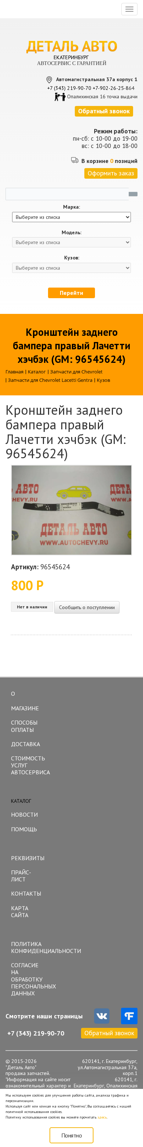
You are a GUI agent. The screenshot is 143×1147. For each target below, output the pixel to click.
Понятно (71, 1135)
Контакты (26, 893)
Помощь (24, 829)
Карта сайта (19, 911)
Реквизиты (27, 858)
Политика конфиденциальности (29, 947)
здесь (102, 1117)
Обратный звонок (109, 1033)
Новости (24, 814)
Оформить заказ (111, 173)
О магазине (25, 701)
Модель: (71, 232)
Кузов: (71, 258)
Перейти (71, 292)
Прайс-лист (21, 876)
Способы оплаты (24, 726)
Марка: (71, 207)
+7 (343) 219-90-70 (69, 88)
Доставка (25, 744)
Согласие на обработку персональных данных (29, 979)
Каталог (21, 801)
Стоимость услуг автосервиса (29, 765)
